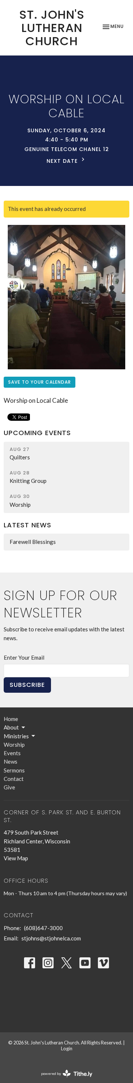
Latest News (27, 525)
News (10, 761)
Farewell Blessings (33, 541)
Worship (14, 744)
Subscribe (27, 685)
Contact (14, 778)
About (11, 727)
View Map (16, 858)
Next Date (63, 161)
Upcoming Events (37, 432)
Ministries (16, 736)
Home (11, 719)
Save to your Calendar (39, 382)
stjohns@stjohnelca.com (51, 938)
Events (12, 753)
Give (9, 787)
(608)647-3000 (43, 928)
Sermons (14, 770)
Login (66, 1048)
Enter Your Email (24, 657)
